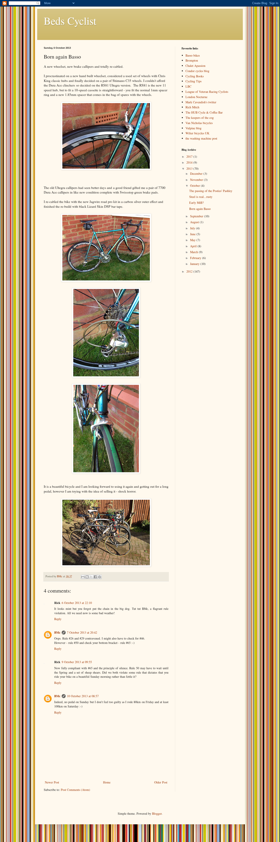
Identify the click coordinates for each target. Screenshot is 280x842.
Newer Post (52, 782)
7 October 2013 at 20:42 (82, 632)
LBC (188, 86)
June (193, 234)
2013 (189, 168)
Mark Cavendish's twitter (201, 102)
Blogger (157, 813)
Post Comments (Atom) (75, 790)
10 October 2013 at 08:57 (83, 696)
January (195, 264)
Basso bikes (193, 55)
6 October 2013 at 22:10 (77, 603)
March (194, 252)
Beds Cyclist (70, 21)
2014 (189, 162)
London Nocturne (196, 97)
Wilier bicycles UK (197, 133)
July (193, 228)
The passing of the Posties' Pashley (210, 191)
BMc (57, 632)
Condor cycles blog (197, 71)
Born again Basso (200, 209)
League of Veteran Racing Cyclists (207, 92)
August (195, 222)
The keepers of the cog (200, 118)
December (196, 173)
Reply (57, 619)
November (197, 180)
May (193, 240)
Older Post (160, 782)
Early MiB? (196, 203)
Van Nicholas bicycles (199, 123)
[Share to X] (91, 577)
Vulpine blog (193, 128)
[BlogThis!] (87, 577)
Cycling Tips (193, 81)
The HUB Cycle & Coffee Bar (204, 112)
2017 (189, 156)
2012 (189, 271)
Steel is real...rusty (200, 197)
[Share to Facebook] (95, 577)
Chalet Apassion (195, 66)
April (194, 246)
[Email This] (83, 577)
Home (106, 782)
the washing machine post (201, 138)
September (197, 216)
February (196, 258)
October (195, 185)
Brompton (192, 60)
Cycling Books (195, 76)
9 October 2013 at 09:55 (77, 662)
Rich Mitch (192, 107)
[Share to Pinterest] (99, 577)
